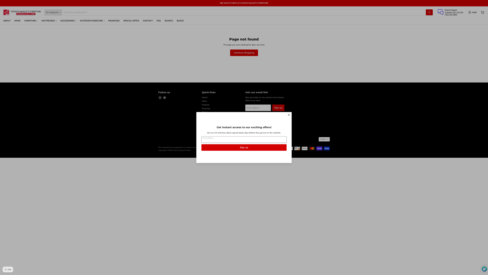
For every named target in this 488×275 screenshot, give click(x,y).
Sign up (244, 147)
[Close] (289, 115)
